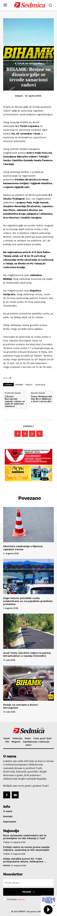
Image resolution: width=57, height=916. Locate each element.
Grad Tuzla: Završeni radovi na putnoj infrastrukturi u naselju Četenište (27, 654)
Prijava (26, 892)
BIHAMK (19, 385)
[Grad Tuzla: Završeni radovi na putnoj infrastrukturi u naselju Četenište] (28, 631)
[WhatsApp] (32, 434)
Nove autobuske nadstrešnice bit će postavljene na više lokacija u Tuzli (24, 837)
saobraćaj (40, 385)
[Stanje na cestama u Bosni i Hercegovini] (28, 683)
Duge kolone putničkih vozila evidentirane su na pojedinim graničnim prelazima (28, 601)
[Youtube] (15, 794)
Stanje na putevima (28, 63)
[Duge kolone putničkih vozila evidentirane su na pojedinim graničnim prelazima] (28, 576)
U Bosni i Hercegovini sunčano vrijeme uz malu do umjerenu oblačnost (15, 401)
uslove (21, 899)
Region (6, 865)
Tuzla (6, 842)
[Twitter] (25, 434)
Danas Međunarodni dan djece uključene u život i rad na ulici (41, 399)
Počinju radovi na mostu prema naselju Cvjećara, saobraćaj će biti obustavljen (26, 848)
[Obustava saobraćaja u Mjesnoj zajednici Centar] (28, 524)
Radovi (29, 385)
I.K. (10, 378)
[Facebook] (17, 434)
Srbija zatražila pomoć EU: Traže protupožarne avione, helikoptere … (24, 860)
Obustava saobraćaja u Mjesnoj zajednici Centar (22, 548)
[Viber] (39, 434)
